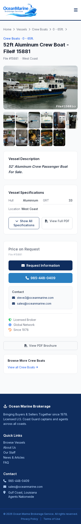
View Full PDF (59, 221)
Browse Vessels (14, 442)
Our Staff (9, 452)
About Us (9, 447)
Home (7, 29)
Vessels (21, 29)
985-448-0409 (43, 278)
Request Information (43, 265)
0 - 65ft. (58, 29)
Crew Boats (40, 29)
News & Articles (14, 457)
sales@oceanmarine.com (25, 486)
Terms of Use (51, 518)
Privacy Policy (29, 518)
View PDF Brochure (43, 345)
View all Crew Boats (21, 367)
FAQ (6, 462)
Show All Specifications (24, 223)
